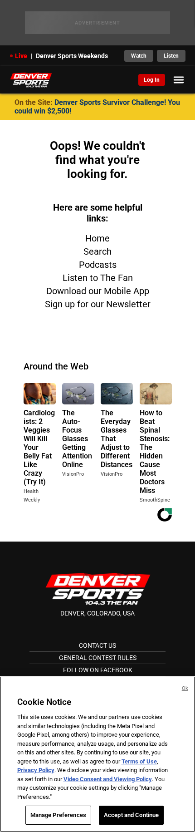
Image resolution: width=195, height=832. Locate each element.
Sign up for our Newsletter (98, 304)
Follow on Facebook (97, 670)
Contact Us (97, 645)
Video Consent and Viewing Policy (107, 779)
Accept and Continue (131, 815)
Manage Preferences (58, 815)
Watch (138, 56)
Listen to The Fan (98, 277)
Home (97, 238)
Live (21, 55)
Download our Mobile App (97, 291)
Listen (171, 56)
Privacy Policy (35, 770)
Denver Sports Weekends (72, 55)
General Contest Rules (97, 657)
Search (97, 251)
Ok (185, 688)
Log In (152, 80)
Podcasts (98, 264)
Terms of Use (139, 761)
